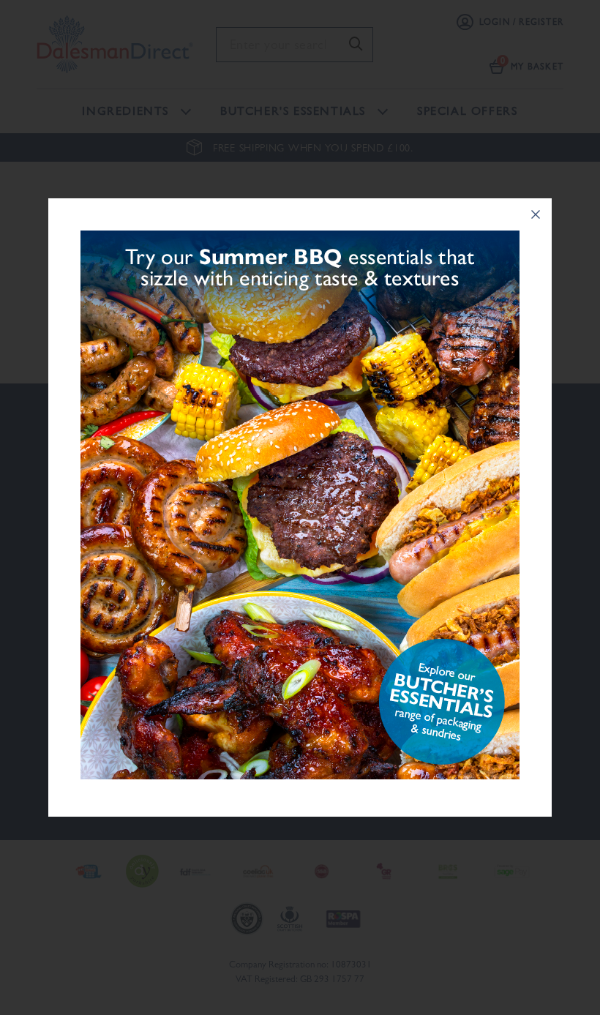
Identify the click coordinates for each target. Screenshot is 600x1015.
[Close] (536, 214)
